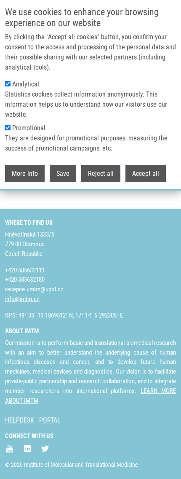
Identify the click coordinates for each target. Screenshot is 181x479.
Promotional (28, 128)
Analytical (25, 84)
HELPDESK (19, 420)
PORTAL (50, 420)
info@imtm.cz (22, 299)
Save (62, 174)
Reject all (101, 174)
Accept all (145, 174)
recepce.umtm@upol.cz (34, 289)
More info (25, 174)
